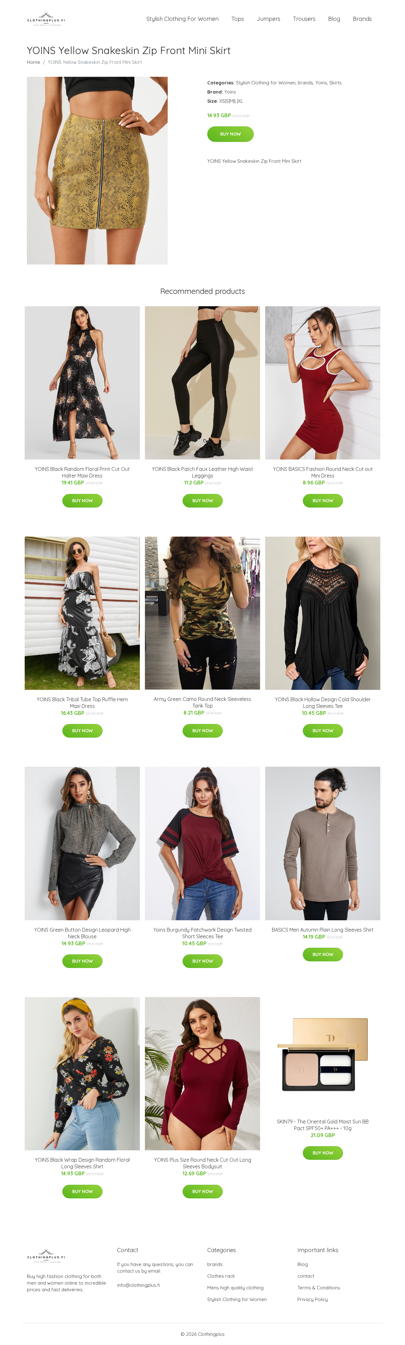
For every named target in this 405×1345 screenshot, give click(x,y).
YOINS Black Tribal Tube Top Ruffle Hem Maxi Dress (82, 702)
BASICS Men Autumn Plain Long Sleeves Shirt (323, 930)
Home (33, 62)
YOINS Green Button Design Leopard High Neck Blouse (82, 933)
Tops (237, 18)
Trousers (304, 18)
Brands (362, 18)
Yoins (321, 83)
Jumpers (268, 18)
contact (305, 1276)
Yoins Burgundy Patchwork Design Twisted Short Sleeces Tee (202, 933)
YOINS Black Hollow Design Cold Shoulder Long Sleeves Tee (323, 702)
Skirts (335, 83)
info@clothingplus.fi (138, 1285)
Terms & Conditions (318, 1288)
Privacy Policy (312, 1299)
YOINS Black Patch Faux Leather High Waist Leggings (202, 472)
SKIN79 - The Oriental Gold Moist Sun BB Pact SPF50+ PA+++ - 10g (323, 1124)
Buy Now (230, 134)
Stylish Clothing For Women (182, 18)
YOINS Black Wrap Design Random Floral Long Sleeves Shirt (82, 1163)
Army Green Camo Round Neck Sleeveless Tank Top (202, 702)
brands (305, 83)
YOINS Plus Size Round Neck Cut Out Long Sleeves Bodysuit (202, 1163)
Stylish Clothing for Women (266, 83)
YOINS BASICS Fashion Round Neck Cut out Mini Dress (323, 472)
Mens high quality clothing (235, 1288)
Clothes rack (221, 1276)
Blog (334, 18)
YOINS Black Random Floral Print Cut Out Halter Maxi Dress (82, 472)
